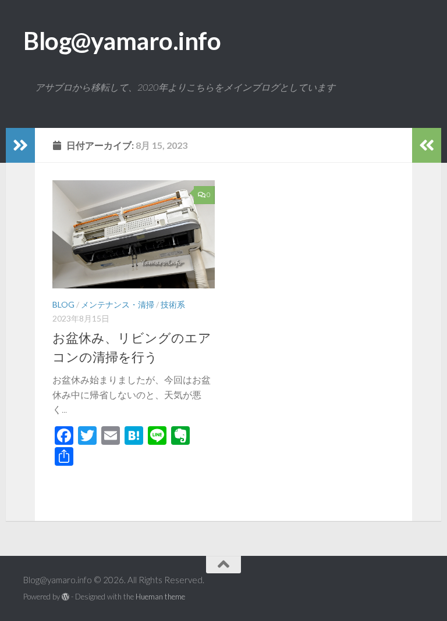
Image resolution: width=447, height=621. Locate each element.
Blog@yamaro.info (122, 40)
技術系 (173, 304)
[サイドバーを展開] (20, 145)
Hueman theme (160, 596)
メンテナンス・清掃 (117, 304)
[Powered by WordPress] (65, 597)
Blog (63, 304)
